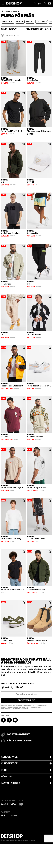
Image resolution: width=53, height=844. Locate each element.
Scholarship (32, 233)
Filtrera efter (37, 28)
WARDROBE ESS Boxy (11, 539)
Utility (3, 182)
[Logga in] (39, 3)
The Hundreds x (34, 335)
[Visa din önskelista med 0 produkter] (44, 3)
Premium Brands (11, 11)
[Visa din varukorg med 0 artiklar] (49, 3)
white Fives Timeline (10, 233)
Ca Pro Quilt (6, 640)
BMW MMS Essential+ (11, 80)
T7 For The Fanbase (36, 539)
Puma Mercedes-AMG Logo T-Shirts (13, 589)
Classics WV (32, 80)
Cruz (29, 284)
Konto (5, 770)
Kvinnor (19, 687)
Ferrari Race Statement (12, 386)
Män (7, 687)
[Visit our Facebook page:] (9, 722)
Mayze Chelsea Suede (37, 640)
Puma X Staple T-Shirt (37, 488)
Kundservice (9, 757)
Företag (6, 776)
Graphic (4, 437)
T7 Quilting (6, 284)
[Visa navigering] (2, 3)
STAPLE (30, 182)
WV (2, 335)
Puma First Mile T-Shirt (11, 131)
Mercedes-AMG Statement (39, 131)
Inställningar (10, 783)
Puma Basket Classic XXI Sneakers (39, 386)
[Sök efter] (34, 3)
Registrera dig (26, 700)
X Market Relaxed (35, 437)
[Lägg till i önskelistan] (23, 42)
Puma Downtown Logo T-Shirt (13, 488)
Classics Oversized (36, 589)
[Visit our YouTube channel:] (15, 722)
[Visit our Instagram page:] (3, 722)
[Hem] (14, 3)
